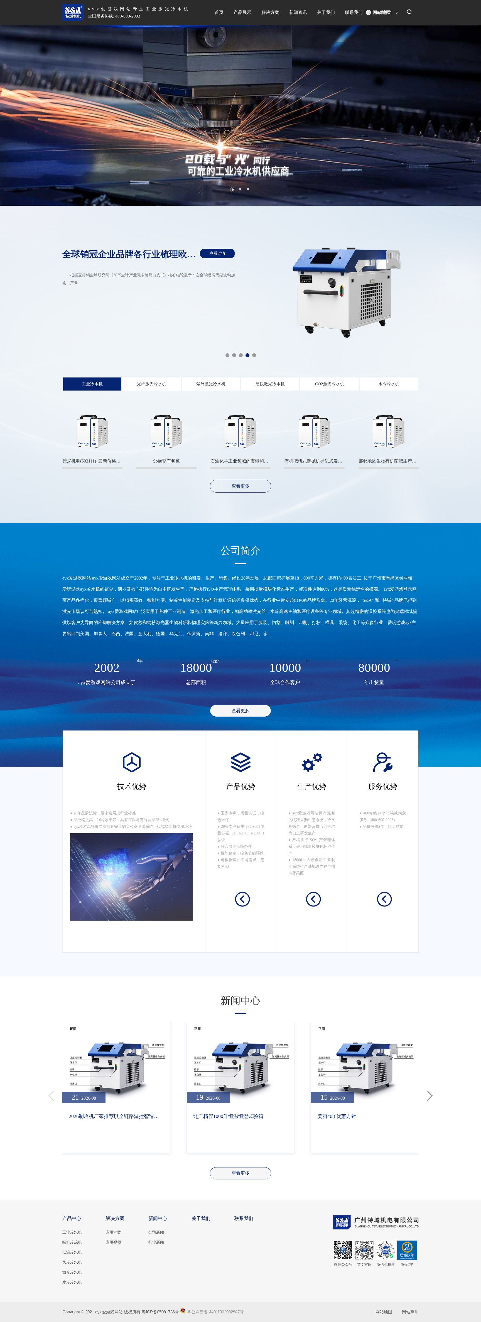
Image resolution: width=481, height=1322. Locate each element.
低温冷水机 (72, 1252)
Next (464, 115)
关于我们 (326, 12)
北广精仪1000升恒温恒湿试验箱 (228, 1116)
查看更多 (240, 1173)
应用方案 (113, 1232)
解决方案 (270, 12)
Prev (16, 115)
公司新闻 (156, 1232)
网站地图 (382, 12)
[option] (240, 291)
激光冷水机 (72, 1272)
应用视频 (113, 1242)
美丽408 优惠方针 (336, 1116)
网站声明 (410, 1311)
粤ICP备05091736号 (160, 1311)
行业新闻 (156, 1242)
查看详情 (217, 253)
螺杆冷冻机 (72, 1242)
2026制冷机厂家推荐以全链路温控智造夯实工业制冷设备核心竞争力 (116, 1116)
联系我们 (354, 12)
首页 (219, 12)
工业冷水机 (72, 1232)
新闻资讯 (298, 12)
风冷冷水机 (72, 1262)
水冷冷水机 (72, 1282)
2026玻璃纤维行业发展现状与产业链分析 (142, 254)
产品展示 (242, 12)
